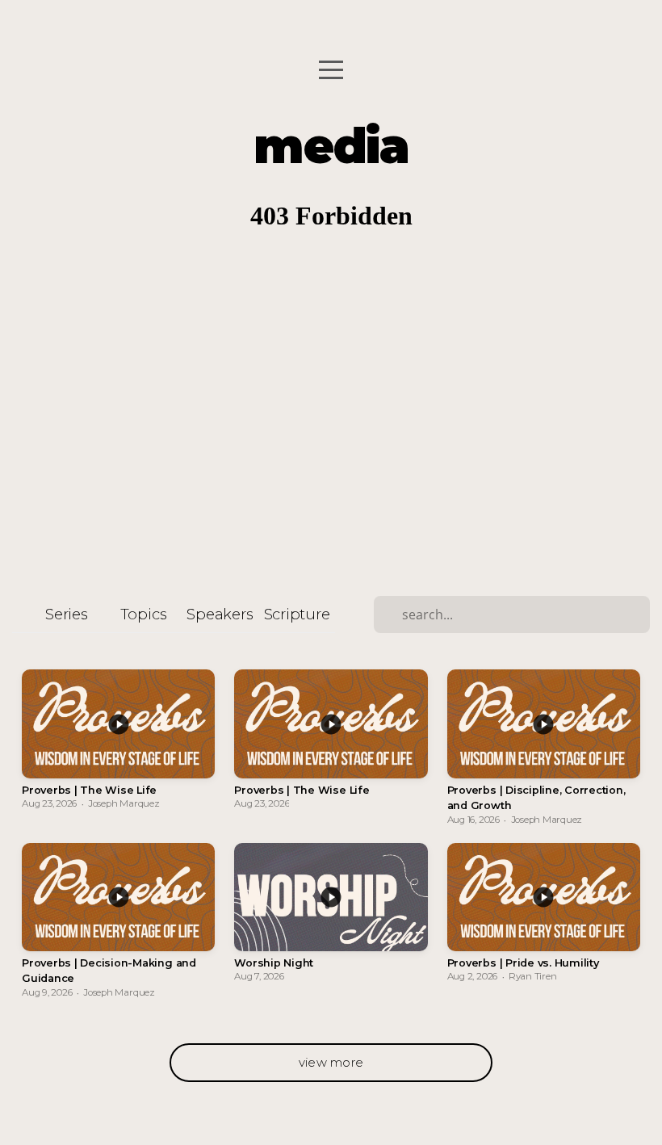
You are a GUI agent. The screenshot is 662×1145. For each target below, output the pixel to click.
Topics (143, 614)
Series (66, 614)
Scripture (297, 614)
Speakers (219, 614)
